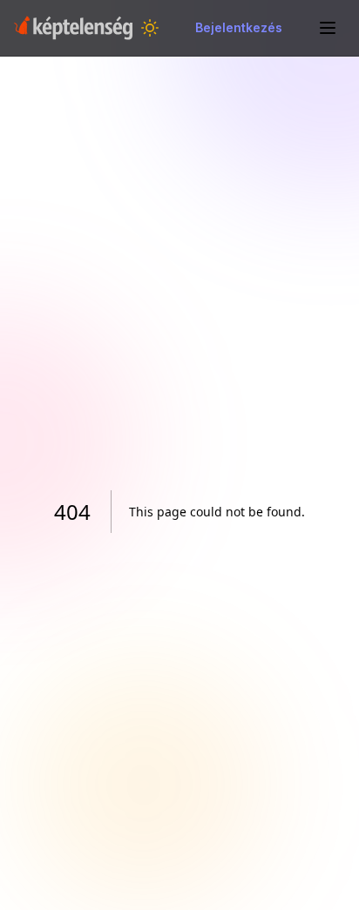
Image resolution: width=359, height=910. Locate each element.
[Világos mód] (149, 27)
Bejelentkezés (238, 27)
